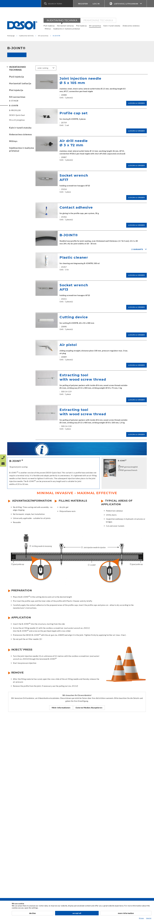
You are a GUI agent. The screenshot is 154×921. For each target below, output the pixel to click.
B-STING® (13, 101)
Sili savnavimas (95, 26)
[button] (57, 3)
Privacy (141, 918)
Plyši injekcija (49, 26)
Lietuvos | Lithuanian (126, 4)
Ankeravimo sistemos (131, 26)
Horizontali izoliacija (65, 26)
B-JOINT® (13, 105)
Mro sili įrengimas (17, 120)
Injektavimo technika (62, 20)
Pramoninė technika (98, 20)
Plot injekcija (81, 26)
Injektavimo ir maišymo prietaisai (66, 29)
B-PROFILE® (15, 110)
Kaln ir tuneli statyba (111, 26)
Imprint (148, 918)
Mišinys (48, 29)
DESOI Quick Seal (17, 115)
